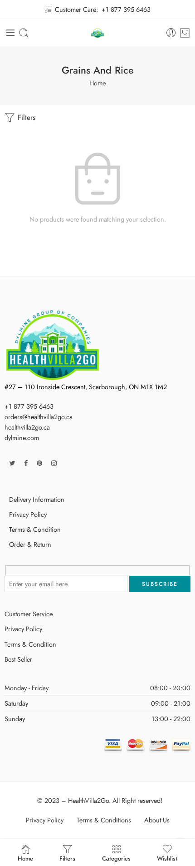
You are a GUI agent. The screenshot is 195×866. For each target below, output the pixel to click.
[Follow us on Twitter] (12, 463)
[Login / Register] (171, 33)
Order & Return (30, 544)
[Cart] (184, 33)
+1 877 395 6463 (126, 9)
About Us (157, 820)
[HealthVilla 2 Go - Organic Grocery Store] (97, 33)
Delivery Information (36, 499)
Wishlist (167, 858)
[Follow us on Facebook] (26, 463)
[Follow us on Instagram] (54, 463)
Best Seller (18, 659)
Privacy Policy (28, 514)
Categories (116, 858)
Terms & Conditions (104, 820)
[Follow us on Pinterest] (39, 463)
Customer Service (29, 614)
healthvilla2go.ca (27, 427)
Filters (25, 117)
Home (97, 83)
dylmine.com (22, 437)
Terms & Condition (35, 529)
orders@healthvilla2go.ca (39, 416)
